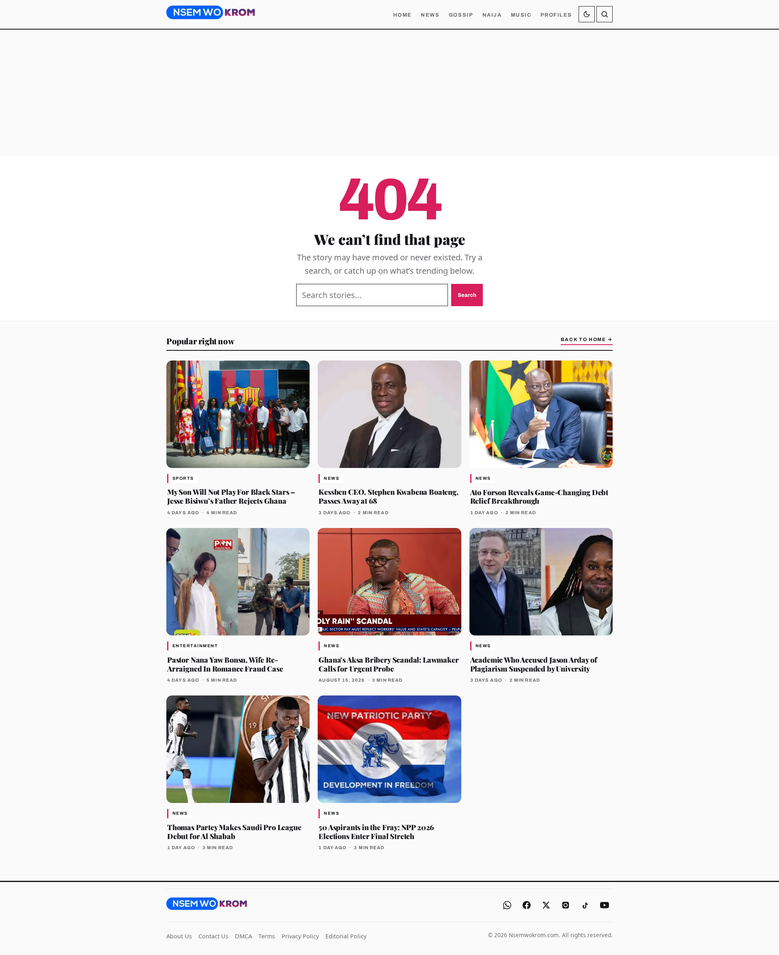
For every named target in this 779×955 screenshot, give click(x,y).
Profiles (556, 15)
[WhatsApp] (507, 905)
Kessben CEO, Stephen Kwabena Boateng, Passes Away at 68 (388, 496)
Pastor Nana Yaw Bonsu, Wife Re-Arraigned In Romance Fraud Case (225, 664)
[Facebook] (527, 905)
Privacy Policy (300, 936)
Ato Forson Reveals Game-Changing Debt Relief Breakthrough (539, 496)
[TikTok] (585, 905)
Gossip (461, 15)
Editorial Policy (345, 936)
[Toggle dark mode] (587, 14)
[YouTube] (604, 905)
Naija (492, 15)
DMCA (243, 936)
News (430, 15)
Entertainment (195, 646)
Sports (183, 478)
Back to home (587, 339)
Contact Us (213, 936)
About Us (179, 936)
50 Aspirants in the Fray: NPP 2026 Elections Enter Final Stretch (376, 831)
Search (467, 295)
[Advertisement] (389, 93)
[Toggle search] (604, 14)
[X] (546, 905)
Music (521, 15)
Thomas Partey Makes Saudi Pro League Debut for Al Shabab (234, 831)
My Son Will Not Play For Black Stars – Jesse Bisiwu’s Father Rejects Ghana (231, 496)
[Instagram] (565, 905)
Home (402, 15)
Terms (266, 936)
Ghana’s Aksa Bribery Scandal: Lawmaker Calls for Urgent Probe (388, 664)
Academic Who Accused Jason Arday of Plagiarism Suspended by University (533, 664)
